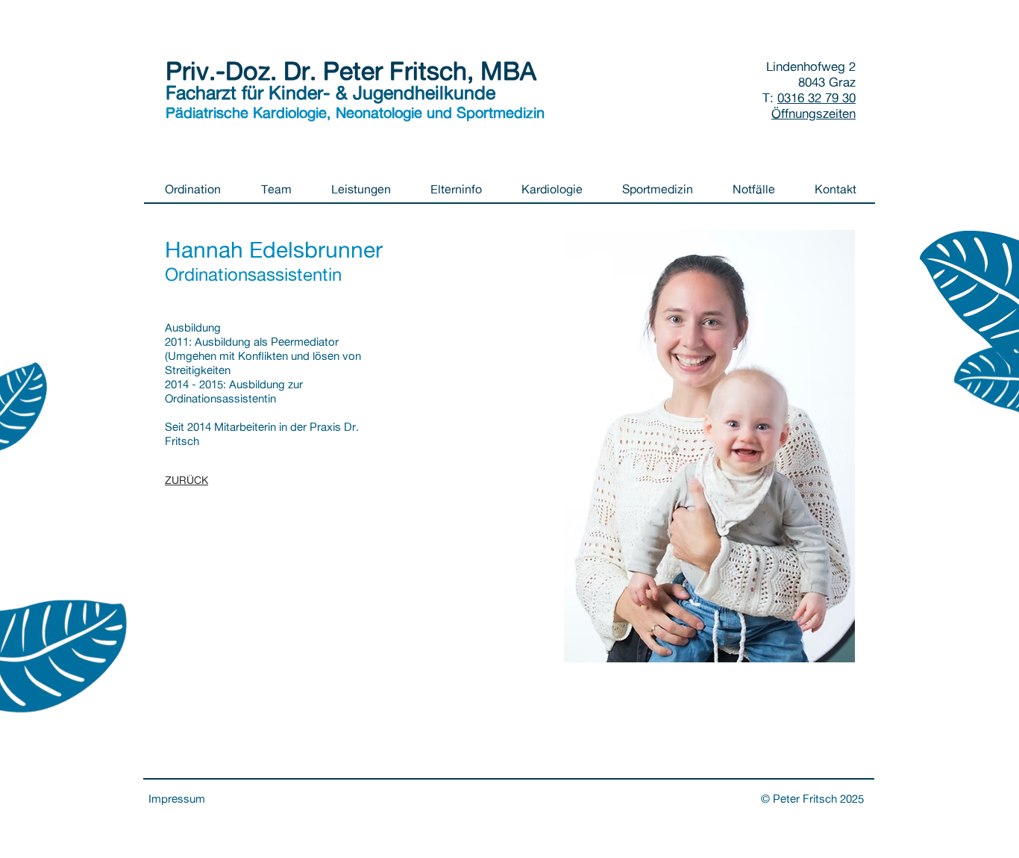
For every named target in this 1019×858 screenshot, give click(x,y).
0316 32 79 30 (816, 97)
